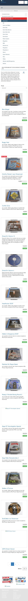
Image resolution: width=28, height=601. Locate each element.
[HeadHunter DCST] (14, 293)
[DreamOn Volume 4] (14, 260)
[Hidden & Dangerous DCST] (14, 323)
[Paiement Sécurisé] (20, 579)
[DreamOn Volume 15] (14, 226)
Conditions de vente (17, 595)
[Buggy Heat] (14, 132)
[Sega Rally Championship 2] (14, 447)
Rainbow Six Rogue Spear (10, 364)
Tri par (2, 85)
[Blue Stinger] (14, 99)
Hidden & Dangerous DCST (10, 334)
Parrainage (4, 595)
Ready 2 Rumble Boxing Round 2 (12, 394)
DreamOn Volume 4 (8, 270)
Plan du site (4, 593)
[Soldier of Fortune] (14, 478)
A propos (15, 592)
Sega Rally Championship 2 (10, 458)
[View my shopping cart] (26, 2)
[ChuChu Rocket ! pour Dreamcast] (14, 164)
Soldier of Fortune (7, 488)
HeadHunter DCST (7, 304)
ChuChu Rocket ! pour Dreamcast (12, 174)
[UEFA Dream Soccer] (14, 538)
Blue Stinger (5, 109)
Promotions (4, 596)
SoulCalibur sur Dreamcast (10, 519)
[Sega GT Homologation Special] (14, 416)
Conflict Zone (6, 206)
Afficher (20, 568)
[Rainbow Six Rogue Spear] (14, 354)
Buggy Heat (5, 142)
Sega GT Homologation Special (11, 426)
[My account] (21, 2)
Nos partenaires (16, 598)
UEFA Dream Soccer (8, 549)
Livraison (15, 593)
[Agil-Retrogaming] (3, 2)
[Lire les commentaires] (7, 580)
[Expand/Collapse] (26, 14)
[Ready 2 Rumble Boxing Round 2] (14, 384)
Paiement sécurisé (16, 596)
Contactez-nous (5, 592)
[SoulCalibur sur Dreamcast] (14, 508)
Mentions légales (16, 597)
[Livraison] (20, 584)
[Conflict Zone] (14, 195)
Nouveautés (4, 597)
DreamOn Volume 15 (8, 236)
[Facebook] (7, 586)
